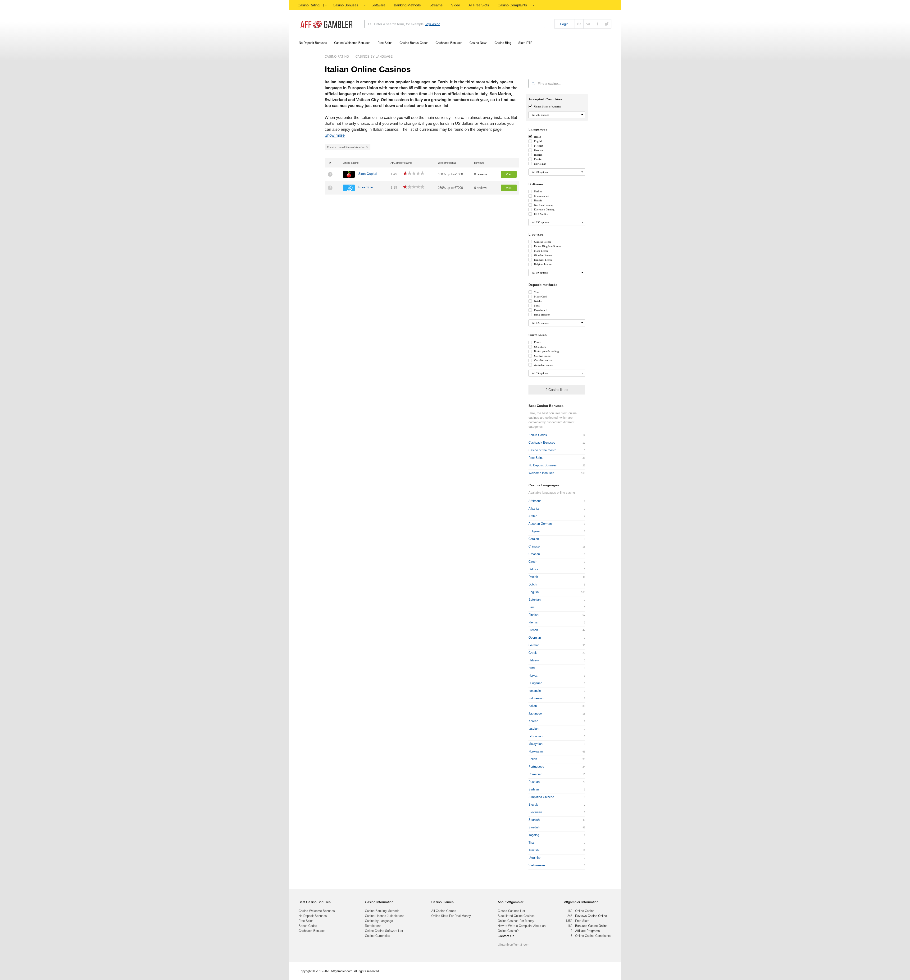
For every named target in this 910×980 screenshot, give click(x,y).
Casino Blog (503, 43)
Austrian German (540, 523)
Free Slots (582, 921)
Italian (532, 706)
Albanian (534, 508)
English (533, 592)
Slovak (533, 804)
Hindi (531, 668)
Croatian (534, 554)
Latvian (533, 728)
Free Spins (385, 43)
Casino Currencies (377, 936)
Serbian (533, 789)
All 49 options (540, 172)
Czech (532, 561)
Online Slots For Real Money (451, 916)
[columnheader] (333, 162)
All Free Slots (479, 5)
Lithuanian (535, 736)
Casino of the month (542, 450)
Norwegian (535, 751)
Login (564, 24)
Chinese (534, 546)
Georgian (534, 637)
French (533, 630)
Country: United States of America (345, 147)
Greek (532, 653)
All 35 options (540, 373)
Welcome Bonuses (541, 473)
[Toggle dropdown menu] (325, 5)
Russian (534, 782)
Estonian (534, 599)
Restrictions (373, 926)
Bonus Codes (537, 435)
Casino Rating (308, 5)
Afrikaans (534, 501)
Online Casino (584, 911)
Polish (532, 759)
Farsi (531, 607)
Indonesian (535, 698)
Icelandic (534, 690)
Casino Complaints (512, 5)
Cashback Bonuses (449, 43)
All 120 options (540, 322)
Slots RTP (525, 43)
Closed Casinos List (511, 911)
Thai (531, 842)
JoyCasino (432, 24)
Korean (533, 721)
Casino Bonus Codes (414, 43)
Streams (436, 5)
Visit (508, 174)
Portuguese (536, 766)
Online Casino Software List (384, 931)
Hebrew (533, 660)
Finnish (533, 615)
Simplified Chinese (541, 797)
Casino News (478, 43)
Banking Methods (407, 5)
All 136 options (540, 222)
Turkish (533, 850)
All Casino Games (443, 911)
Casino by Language (379, 921)
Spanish (534, 820)
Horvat (532, 675)
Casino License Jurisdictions (384, 916)
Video (455, 5)
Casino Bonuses (345, 5)
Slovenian (535, 812)
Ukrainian (534, 857)
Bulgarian (534, 531)
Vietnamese (536, 865)
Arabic (532, 516)
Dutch (532, 584)
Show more (335, 135)
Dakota (533, 569)
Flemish (533, 622)
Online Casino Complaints (593, 936)
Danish (533, 577)
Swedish (534, 827)
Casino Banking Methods (382, 911)
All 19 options (540, 272)
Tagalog (533, 835)
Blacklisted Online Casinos (516, 916)
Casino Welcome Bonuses (352, 43)
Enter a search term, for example (407, 24)
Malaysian (535, 744)
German (533, 645)
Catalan (533, 539)
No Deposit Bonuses (313, 43)
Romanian (535, 774)
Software (378, 5)
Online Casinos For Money (516, 921)
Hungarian (535, 683)
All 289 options (540, 114)
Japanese (535, 713)
